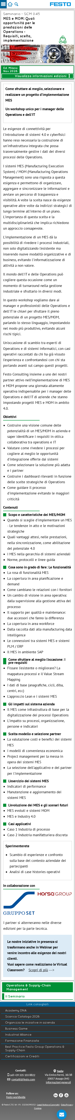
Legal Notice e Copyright (48, 1105)
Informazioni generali (58, 1082)
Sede (60, 1071)
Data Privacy (67, 1105)
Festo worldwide (15, 1097)
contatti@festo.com (23, 1079)
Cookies (37, 1108)
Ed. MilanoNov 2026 (10, 69)
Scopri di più (38, 970)
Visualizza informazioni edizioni (42, 76)
